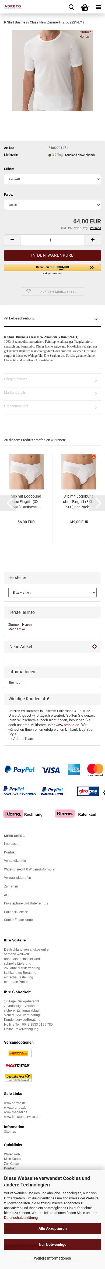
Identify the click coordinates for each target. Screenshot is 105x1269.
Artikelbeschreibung (19, 318)
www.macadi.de (15, 1112)
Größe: (9, 169)
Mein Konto (12, 1159)
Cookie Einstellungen (19, 920)
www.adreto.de (15, 1103)
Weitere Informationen (52, 1258)
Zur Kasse (11, 1164)
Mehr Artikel (17, 629)
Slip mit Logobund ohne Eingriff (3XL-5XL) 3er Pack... (78, 501)
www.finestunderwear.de (21, 1117)
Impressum (12, 844)
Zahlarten (11, 886)
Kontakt (10, 852)
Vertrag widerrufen (17, 878)
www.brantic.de (67, 725)
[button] (12, 240)
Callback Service (16, 912)
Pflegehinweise (15, 379)
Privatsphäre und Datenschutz (26, 903)
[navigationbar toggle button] (98, 6)
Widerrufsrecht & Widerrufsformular (29, 869)
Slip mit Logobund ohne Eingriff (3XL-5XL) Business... (26, 501)
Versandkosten (15, 861)
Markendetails (15, 392)
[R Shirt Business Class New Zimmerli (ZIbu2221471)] (52, 70)
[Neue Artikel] (94, 647)
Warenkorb (12, 1154)
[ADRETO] (11, 6)
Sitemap (14, 683)
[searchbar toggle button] (71, 6)
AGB (7, 895)
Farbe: (8, 194)
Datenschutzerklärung (21, 1218)
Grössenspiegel (16, 406)
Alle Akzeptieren (52, 1228)
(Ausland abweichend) (80, 155)
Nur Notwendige (52, 1244)
